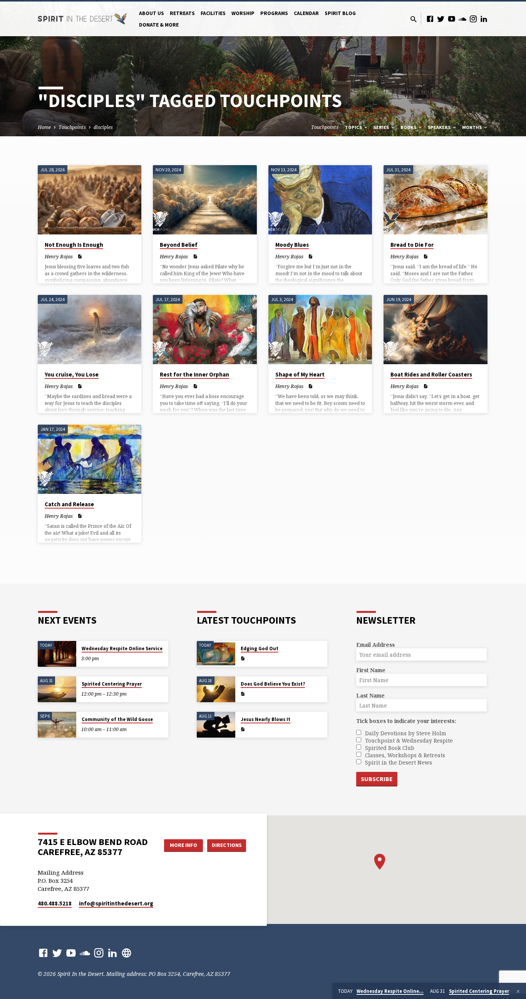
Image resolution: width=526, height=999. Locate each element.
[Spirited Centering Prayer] (57, 689)
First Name (370, 670)
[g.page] (126, 952)
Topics (354, 127)
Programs (274, 13)
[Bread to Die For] (435, 199)
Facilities (213, 13)
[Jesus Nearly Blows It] (216, 725)
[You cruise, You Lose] (89, 329)
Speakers (440, 127)
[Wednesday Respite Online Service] (57, 654)
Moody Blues (292, 244)
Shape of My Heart (300, 374)
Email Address (375, 644)
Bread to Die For (412, 244)
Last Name (370, 695)
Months (472, 127)
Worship (243, 13)
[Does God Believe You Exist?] (216, 689)
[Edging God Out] (216, 654)
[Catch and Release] (89, 459)
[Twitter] (441, 18)
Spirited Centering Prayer (112, 684)
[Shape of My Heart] (320, 329)
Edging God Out (259, 648)
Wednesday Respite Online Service (122, 648)
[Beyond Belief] (204, 199)
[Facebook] (430, 18)
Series (382, 127)
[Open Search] (413, 19)
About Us (151, 13)
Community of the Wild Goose (117, 719)
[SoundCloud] (462, 18)
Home (44, 127)
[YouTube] (451, 18)
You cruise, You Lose (72, 374)
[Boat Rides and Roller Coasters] (435, 329)
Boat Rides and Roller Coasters (431, 374)
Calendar (306, 13)
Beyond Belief (179, 244)
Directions (227, 845)
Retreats (182, 13)
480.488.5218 (55, 903)
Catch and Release (69, 504)
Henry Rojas (59, 256)
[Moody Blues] (320, 199)
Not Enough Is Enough (74, 244)
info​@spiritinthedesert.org (116, 903)
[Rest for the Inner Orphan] (204, 329)
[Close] (518, 991)
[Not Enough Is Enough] (89, 199)
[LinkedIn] (484, 18)
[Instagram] (473, 18)
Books (408, 127)
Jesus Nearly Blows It (265, 719)
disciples (103, 127)
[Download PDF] (79, 256)
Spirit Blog (340, 13)
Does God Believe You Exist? (273, 684)
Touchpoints (72, 127)
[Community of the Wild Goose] (57, 725)
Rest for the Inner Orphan (194, 374)
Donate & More (159, 25)
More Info (183, 845)
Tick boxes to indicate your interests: (406, 721)
